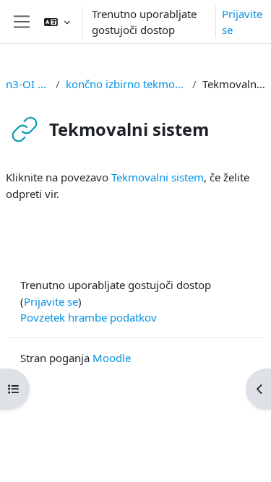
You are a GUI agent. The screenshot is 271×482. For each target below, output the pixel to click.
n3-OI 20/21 (28, 84)
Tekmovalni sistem (157, 177)
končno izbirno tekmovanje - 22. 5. (126, 84)
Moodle (112, 357)
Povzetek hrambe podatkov (88, 317)
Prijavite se (242, 22)
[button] (57, 21)
